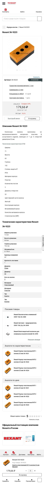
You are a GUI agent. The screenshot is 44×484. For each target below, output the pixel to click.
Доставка (22, 454)
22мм (6, 268)
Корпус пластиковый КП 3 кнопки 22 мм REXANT (25, 466)
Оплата (13, 454)
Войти (22, 12)
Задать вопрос (43, 242)
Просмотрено (30, 481)
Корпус (6, 296)
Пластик (7, 290)
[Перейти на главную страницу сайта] (18, 3)
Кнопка (6, 301)
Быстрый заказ (14, 118)
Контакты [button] (5, 12)
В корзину (32, 118)
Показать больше (34, 340)
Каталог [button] (6, 454)
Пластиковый (9, 285)
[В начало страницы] (40, 480)
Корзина (39, 12)
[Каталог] (3, 3)
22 (5, 274)
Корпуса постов (12, 27)
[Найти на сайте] (39, 18)
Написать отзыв (34, 419)
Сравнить (5, 481)
